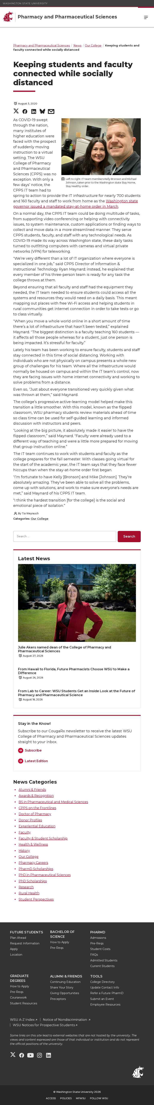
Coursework (18, 997)
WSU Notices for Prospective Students (44, 1025)
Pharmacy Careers (33, 863)
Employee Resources (105, 1004)
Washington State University (25, 3)
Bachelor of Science (62, 934)
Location (16, 954)
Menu (146, 17)
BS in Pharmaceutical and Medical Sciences (53, 802)
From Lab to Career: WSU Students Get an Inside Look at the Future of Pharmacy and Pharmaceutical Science (76, 693)
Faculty (25, 832)
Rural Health (29, 893)
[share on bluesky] (42, 112)
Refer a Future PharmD (107, 993)
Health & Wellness (33, 844)
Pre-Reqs (56, 948)
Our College (39, 519)
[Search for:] (64, 536)
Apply (14, 949)
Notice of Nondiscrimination (65, 1020)
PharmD (97, 932)
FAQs (94, 954)
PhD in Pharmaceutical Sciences (45, 875)
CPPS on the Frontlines (37, 808)
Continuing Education (65, 982)
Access (51, 1098)
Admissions (98, 938)
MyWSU (81, 1098)
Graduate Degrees (19, 978)
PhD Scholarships (33, 881)
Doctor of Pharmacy (35, 814)
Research (26, 887)
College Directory (102, 982)
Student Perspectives (36, 899)
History (24, 851)
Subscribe (33, 750)
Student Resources (23, 1003)
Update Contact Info (104, 987)
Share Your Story (61, 987)
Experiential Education (37, 826)
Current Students (102, 966)
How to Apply (59, 942)
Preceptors (58, 999)
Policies (66, 1098)
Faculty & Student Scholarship (43, 838)
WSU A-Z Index (22, 1020)
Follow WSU (99, 1098)
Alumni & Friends (32, 790)
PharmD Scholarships (36, 869)
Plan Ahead (18, 938)
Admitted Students (103, 960)
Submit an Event (102, 999)
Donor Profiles (30, 820)
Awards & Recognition (36, 796)
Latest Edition (36, 761)
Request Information (25, 943)
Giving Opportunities (64, 993)
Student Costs (100, 949)
